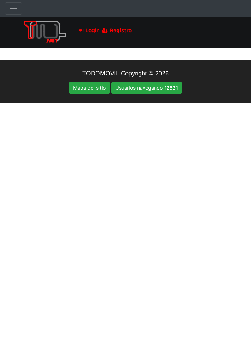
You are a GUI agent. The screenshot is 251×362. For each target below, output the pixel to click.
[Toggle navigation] (13, 8)
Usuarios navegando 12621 (146, 88)
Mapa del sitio (89, 88)
